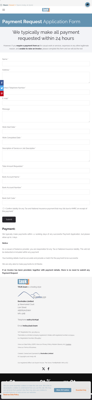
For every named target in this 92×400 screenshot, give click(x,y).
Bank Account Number (12, 187)
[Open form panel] (87, 4)
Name (5, 59)
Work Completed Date (11, 138)
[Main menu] (4, 10)
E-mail (5, 98)
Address (6, 70)
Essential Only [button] (81, 390)
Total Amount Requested (12, 166)
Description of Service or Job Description (19, 148)
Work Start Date (9, 127)
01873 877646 (33, 320)
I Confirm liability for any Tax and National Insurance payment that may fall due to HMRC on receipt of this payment (44, 209)
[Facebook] (48, 369)
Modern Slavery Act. (58, 344)
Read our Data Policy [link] (11, 394)
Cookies (68, 344)
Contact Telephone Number (14, 88)
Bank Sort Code (9, 198)
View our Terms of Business (27, 347)
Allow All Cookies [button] (62, 390)
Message (6, 109)
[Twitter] (43, 369)
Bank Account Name (11, 177)
